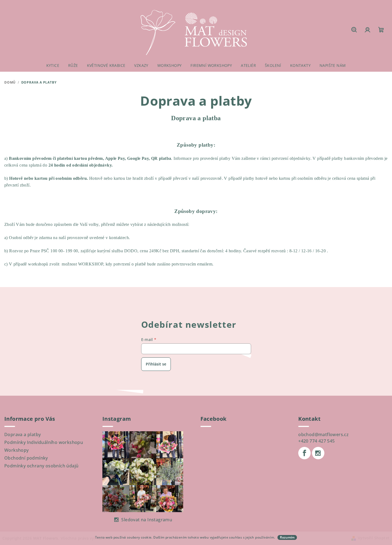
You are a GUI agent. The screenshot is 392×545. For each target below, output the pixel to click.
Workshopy (16, 450)
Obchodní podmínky (26, 458)
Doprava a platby (22, 434)
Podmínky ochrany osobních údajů (41, 466)
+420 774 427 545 (316, 441)
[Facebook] (304, 453)
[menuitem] (53, 65)
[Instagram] (318, 453)
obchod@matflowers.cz (323, 434)
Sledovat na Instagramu (146, 520)
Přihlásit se (156, 364)
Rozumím (287, 537)
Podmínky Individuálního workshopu (43, 442)
